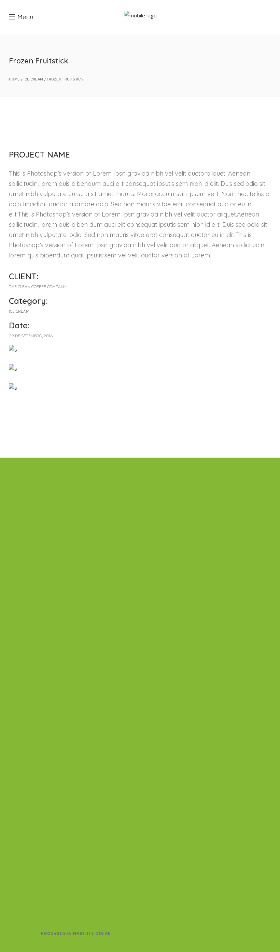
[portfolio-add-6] (140, 349)
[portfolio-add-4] (140, 368)
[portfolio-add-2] (140, 387)
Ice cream (33, 79)
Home (14, 79)
